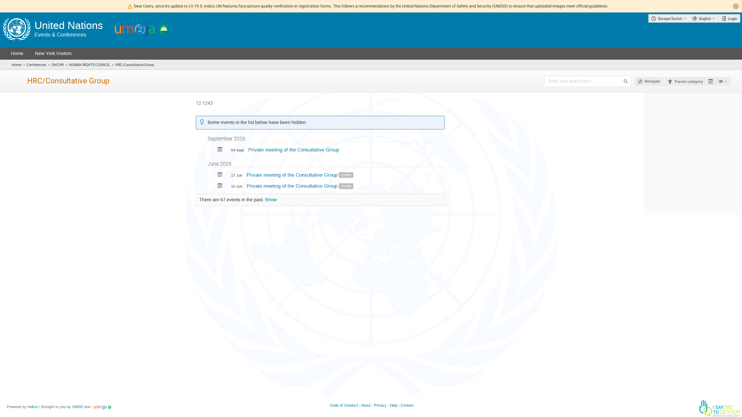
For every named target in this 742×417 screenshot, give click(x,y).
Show (271, 200)
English (705, 18)
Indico (33, 406)
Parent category (689, 81)
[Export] (710, 81)
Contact (407, 405)
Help (393, 405)
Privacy (380, 405)
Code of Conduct (344, 405)
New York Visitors (53, 53)
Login (732, 18)
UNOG (77, 406)
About (366, 405)
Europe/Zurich (670, 18)
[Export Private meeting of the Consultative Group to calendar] (220, 150)
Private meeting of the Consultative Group (293, 150)
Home (17, 53)
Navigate (652, 81)
